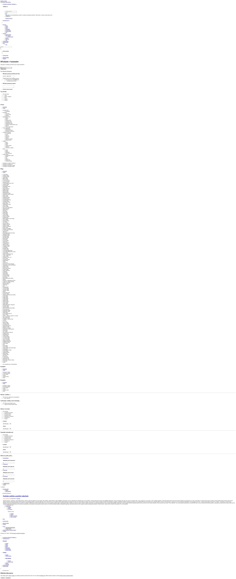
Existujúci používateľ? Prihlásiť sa (10, 4)
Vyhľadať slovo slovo (13, 79)
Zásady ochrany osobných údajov (9, 530)
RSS (4, 519)
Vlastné (5, 418)
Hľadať (6, 37)
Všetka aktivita (8, 34)
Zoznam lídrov (8, 31)
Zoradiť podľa (6, 489)
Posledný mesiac (7, 415)
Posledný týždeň (7, 413)
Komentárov (6, 458)
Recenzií (5, 470)
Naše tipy (7, 39)
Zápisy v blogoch (7, 96)
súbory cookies (12, 575)
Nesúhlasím (8, 577)
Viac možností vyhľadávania (6, 71)
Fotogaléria (7, 29)
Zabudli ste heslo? (8, 18)
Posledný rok (7, 417)
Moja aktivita (8, 35)
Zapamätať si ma (8, 15)
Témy (5, 95)
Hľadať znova (3, 69)
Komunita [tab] (5, 107)
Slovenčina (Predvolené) (10, 527)
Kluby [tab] (4, 108)
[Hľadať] (0, 49)
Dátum (6, 490)
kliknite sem (42, 575)
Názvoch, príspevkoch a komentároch (11, 397)
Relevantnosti (8, 491)
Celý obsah (6, 94)
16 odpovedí (7, 506)
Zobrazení (5, 476)
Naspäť (6, 543)
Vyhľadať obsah (6, 483)
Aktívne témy (10, 36)
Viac (6, 32)
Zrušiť (4, 484)
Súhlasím (3, 577)
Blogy (6, 28)
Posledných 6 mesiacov (9, 416)
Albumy (6, 99)
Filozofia (18, 498)
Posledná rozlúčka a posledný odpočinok (15, 496)
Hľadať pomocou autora (7, 89)
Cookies (4, 531)
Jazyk (4, 526)
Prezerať (4, 24)
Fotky (5, 97)
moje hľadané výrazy (9, 403)
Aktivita (4, 33)
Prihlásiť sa (8, 16)
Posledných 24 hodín (8, 412)
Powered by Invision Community (18, 533)
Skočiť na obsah (3, 1)
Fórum (6, 26)
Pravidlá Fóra (8, 30)
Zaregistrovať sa (6, 20)
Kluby (6, 25)
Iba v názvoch (7, 398)
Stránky (5, 100)
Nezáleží (6, 411)
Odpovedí (5, 464)
